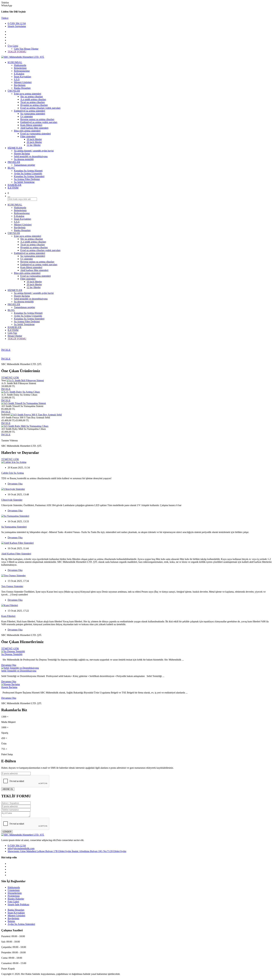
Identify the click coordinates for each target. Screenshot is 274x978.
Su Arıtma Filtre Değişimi (27, 179)
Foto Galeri (13, 901)
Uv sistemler (26, 116)
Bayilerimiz (20, 85)
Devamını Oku (15, 483)
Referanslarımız (22, 71)
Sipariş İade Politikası (18, 904)
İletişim (11, 921)
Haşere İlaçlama (9, 687)
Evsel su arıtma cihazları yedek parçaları (40, 108)
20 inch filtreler (34, 142)
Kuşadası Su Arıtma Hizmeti (28, 170)
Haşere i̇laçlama (22, 153)
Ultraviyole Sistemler (11, 500)
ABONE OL (8, 789)
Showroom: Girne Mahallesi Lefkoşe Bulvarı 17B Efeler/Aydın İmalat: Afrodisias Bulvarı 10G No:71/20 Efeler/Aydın (67, 851)
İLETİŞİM (13, 187)
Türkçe (4, 18)
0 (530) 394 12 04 (17, 23)
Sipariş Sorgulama (17, 26)
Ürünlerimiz (14, 890)
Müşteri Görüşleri (23, 82)
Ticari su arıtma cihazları (32, 102)
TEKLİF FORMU (17, 51)
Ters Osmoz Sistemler (12, 586)
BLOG (11, 167)
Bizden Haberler (16, 898)
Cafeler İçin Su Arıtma (12, 473)
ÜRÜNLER (14, 90)
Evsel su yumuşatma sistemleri (35, 133)
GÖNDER (7, 832)
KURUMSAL (15, 62)
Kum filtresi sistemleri (31, 125)
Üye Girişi (13, 45)
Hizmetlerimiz (15, 893)
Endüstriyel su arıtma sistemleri (29, 110)
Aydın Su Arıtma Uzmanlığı (28, 173)
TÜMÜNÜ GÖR (10, 377)
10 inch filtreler (34, 139)
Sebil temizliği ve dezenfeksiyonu (31, 156)
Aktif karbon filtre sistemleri (34, 128)
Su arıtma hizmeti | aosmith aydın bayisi (34, 150)
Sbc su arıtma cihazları (31, 96)
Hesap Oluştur (31, 48)
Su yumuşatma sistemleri (32, 113)
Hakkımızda (20, 65)
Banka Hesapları (22, 88)
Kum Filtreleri (8, 616)
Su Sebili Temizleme (24, 182)
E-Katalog (19, 73)
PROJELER (14, 162)
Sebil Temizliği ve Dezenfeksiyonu (18, 670)
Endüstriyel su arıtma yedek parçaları (38, 122)
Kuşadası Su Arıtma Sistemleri (29, 176)
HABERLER (14, 185)
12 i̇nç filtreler (34, 145)
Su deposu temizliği (24, 159)
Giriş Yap (19, 48)
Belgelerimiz (20, 68)
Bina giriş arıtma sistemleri (27, 130)
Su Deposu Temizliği (11, 654)
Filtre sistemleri (28, 136)
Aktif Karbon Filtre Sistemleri (16, 553)
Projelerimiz (14, 896)
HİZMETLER (15, 147)
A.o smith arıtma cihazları (33, 99)
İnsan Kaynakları (22, 76)
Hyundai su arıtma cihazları (34, 105)
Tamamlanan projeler (24, 165)
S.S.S (17, 79)
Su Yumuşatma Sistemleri (14, 526)
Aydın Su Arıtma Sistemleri (21, 924)
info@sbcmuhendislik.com (21, 848)
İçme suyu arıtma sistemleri (27, 93)
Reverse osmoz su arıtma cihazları (37, 119)
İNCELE (5, 350)
